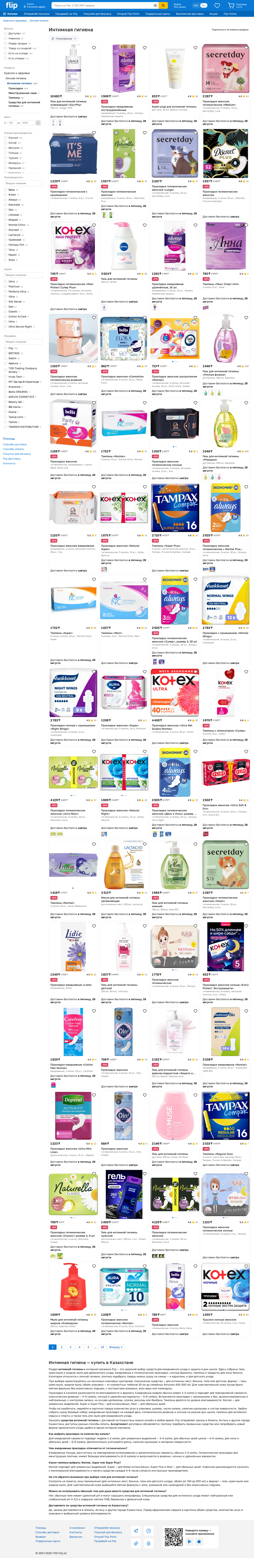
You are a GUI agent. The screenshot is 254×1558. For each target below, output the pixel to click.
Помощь (41, 1527)
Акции (214, 13)
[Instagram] (148, 1531)
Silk (17, 301)
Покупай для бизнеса (97, 13)
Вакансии (76, 1536)
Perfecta (19, 291)
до (19, 122)
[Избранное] (217, 5)
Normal (19, 224)
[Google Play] (189, 1541)
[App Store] (199, 1541)
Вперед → (115, 1347)
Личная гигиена (39, 20)
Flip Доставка (11, 458)
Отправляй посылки (36, 13)
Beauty (16, 401)
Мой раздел (180, 7)
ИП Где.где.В (25, 381)
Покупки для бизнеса (17, 453)
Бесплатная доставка (190, 13)
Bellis (19, 391)
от (5, 122)
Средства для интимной (24, 104)
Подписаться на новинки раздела (230, 29)
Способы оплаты (13, 448)
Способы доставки (15, 444)
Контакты (9, 463)
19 (102, 1347)
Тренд (17, 416)
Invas (17, 376)
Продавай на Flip (66, 13)
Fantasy (18, 244)
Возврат (41, 1536)
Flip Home (230, 13)
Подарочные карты (157, 13)
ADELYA (22, 396)
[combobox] (105, 5)
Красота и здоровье (15, 20)
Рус (204, 5)
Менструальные (24, 92)
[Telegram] (136, 1531)
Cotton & (19, 316)
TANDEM (25, 426)
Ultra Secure (21, 326)
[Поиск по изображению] (155, 5)
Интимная (22, 83)
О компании (77, 1527)
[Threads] (148, 1543)
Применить (38, 122)
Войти (177, 4)
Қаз (196, 5)
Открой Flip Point (128, 13)
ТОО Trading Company (23, 370)
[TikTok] (136, 1543)
